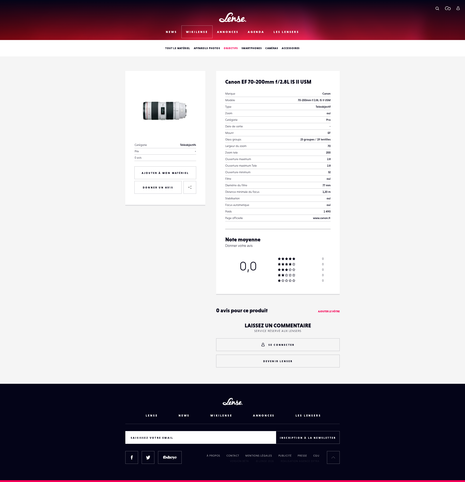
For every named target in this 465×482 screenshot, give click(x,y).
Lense (152, 415)
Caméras (271, 48)
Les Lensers (286, 31)
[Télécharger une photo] (447, 8)
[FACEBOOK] (131, 457)
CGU (316, 455)
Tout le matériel (177, 48)
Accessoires (291, 48)
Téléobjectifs (188, 144)
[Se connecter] (458, 8)
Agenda (256, 31)
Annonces (228, 31)
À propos (213, 455)
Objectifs (231, 48)
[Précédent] (189, 102)
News (171, 31)
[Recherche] (437, 8)
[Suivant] (189, 86)
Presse (302, 455)
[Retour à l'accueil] (232, 17)
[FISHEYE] (170, 457)
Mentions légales (258, 455)
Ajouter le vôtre (329, 311)
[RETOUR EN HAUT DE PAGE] (333, 457)
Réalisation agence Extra (300, 461)
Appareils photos (207, 48)
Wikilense (197, 31)
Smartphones (252, 48)
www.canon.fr (322, 218)
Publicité (285, 455)
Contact (233, 455)
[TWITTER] (148, 457)
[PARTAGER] (189, 187)
